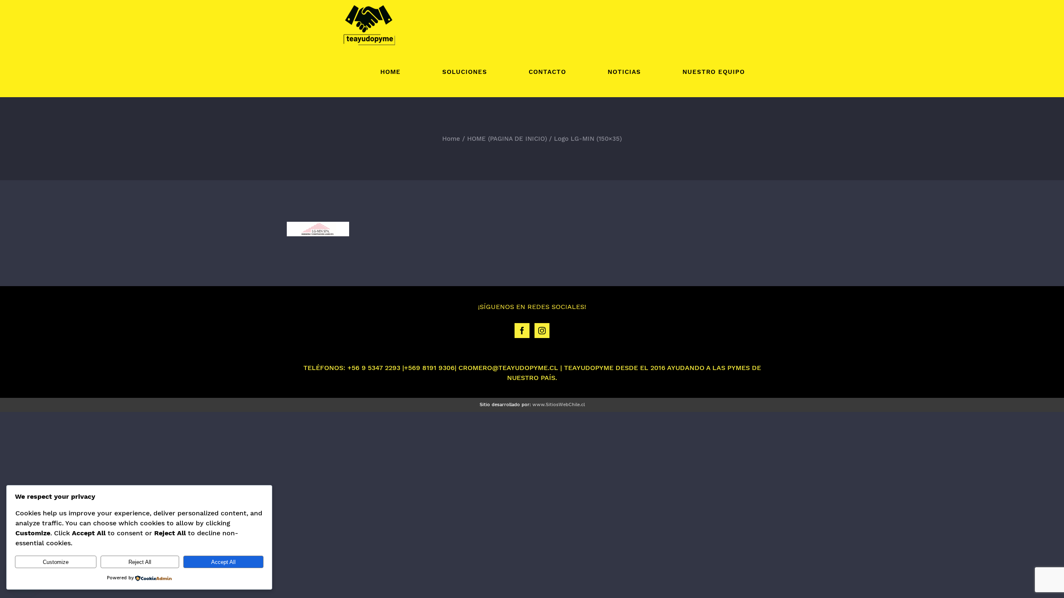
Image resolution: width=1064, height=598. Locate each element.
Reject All (139, 562)
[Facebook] (522, 330)
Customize (56, 562)
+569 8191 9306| (430, 368)
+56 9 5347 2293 (373, 368)
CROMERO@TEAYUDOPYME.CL (508, 368)
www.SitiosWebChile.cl (558, 404)
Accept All (223, 562)
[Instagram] (541, 330)
